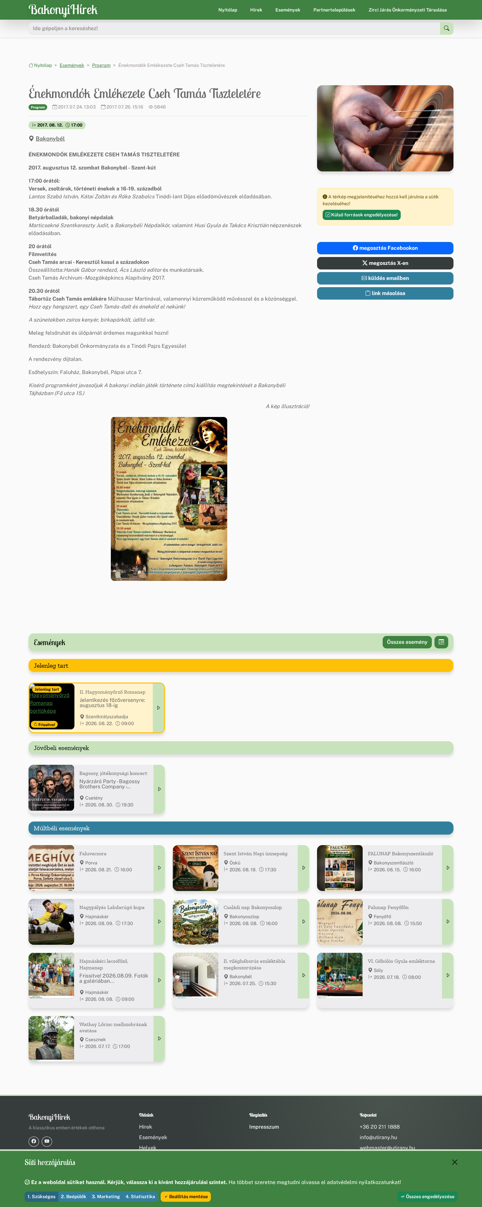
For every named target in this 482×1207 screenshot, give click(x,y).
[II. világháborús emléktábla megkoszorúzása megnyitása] (303, 976)
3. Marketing (106, 1196)
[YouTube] (47, 1142)
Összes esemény (407, 642)
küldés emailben (388, 278)
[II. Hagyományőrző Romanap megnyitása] (158, 707)
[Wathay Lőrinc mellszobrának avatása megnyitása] (159, 1039)
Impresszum (264, 1127)
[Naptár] (441, 642)
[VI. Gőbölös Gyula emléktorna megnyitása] (447, 976)
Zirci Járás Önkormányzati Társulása (408, 9)
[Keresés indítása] (446, 28)
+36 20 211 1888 (380, 1127)
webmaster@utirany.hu (387, 1148)
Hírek (256, 9)
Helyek (147, 1148)
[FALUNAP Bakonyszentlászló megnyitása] (447, 868)
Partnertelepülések (334, 9)
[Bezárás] (455, 1162)
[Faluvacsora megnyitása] (159, 868)
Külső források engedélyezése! (364, 214)
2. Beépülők (73, 1196)
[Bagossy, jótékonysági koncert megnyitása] (159, 789)
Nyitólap (227, 9)
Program (101, 65)
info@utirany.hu (378, 1137)
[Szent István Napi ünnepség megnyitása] (303, 868)
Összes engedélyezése (429, 1196)
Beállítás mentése (188, 1196)
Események (287, 9)
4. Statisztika (140, 1196)
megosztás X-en (388, 263)
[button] (169, 499)
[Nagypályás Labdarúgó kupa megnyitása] (159, 922)
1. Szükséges (41, 1196)
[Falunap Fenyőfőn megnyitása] (447, 922)
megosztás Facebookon (388, 248)
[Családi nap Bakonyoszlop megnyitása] (303, 922)
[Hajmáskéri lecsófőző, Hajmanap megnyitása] (159, 980)
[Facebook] (34, 1142)
